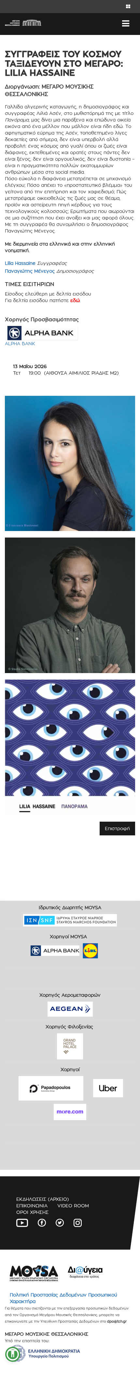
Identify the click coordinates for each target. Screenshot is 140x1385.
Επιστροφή (117, 828)
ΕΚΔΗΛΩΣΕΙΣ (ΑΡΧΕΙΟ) (42, 1199)
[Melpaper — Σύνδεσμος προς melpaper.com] (109, 948)
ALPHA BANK (20, 343)
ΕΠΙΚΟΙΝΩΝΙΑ (32, 1205)
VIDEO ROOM (73, 1205)
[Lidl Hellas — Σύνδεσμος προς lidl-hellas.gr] (81, 948)
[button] (13, 1354)
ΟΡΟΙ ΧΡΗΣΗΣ (32, 1212)
